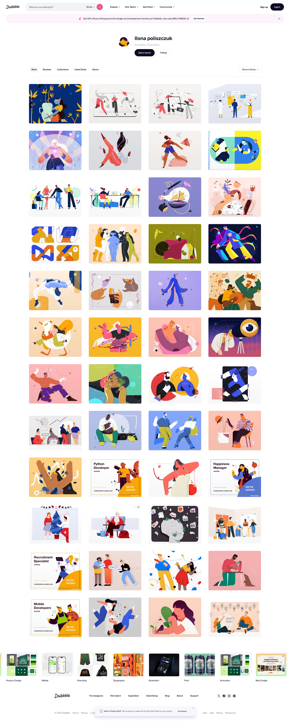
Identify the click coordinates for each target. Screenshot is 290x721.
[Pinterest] (234, 695)
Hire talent (115, 695)
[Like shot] (76, 117)
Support (194, 695)
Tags (211, 712)
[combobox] (55, 7)
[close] (279, 18)
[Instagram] (229, 695)
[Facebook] (224, 695)
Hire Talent (130, 7)
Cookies (94, 712)
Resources (230, 712)
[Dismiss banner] (193, 708)
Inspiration (133, 695)
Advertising (152, 695)
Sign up (264, 7)
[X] (219, 695)
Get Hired (148, 7)
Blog (167, 695)
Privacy (84, 712)
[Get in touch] (63, 117)
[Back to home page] (12, 7)
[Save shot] (69, 117)
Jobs (205, 712)
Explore (114, 7)
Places (219, 712)
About (180, 695)
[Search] (100, 7)
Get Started (199, 18)
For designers (96, 695)
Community (166, 7)
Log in (277, 7)
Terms (75, 712)
